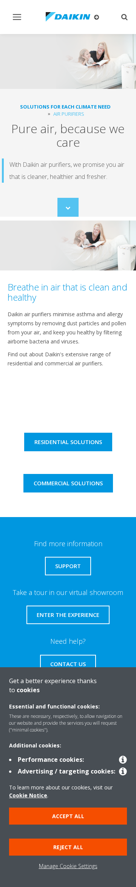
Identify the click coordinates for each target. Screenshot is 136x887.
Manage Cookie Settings (68, 866)
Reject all (68, 847)
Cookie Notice (28, 795)
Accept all (68, 816)
